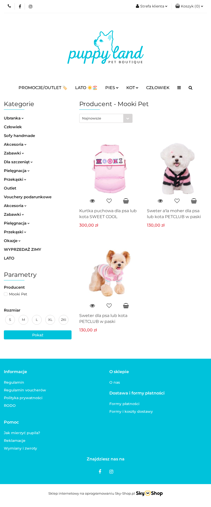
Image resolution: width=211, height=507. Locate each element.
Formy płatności (124, 403)
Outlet (10, 188)
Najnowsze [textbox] (91, 118)
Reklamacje (14, 440)
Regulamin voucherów (25, 390)
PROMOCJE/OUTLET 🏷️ (43, 87)
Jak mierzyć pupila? (22, 433)
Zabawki (13, 153)
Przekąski (14, 179)
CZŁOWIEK (158, 87)
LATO (9, 258)
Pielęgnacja (16, 170)
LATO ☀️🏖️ (86, 87)
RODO (10, 405)
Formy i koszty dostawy (131, 411)
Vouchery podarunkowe (27, 196)
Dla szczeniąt (17, 161)
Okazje (11, 240)
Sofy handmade (19, 135)
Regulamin (14, 382)
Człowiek (13, 126)
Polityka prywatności (23, 398)
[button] (189, 6)
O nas (114, 382)
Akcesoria (14, 144)
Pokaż (37, 335)
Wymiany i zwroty (20, 448)
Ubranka (13, 118)
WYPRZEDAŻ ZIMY (22, 249)
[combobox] (106, 118)
